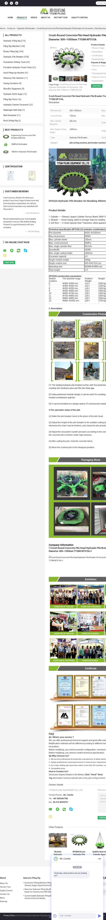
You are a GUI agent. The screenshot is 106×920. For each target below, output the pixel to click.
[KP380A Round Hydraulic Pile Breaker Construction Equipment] (79, 840)
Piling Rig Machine (11, 46)
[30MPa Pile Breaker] (5, 144)
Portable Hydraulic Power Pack (17, 67)
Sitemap (3, 901)
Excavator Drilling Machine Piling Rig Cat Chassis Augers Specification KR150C (41, 884)
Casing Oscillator (10, 83)
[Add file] (55, 916)
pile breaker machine (61, 778)
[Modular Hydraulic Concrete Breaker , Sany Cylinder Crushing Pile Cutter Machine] (58, 840)
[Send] (99, 916)
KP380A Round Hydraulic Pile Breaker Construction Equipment (79, 853)
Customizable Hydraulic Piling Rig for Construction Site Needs (40, 897)
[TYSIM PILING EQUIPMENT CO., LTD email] (6, 250)
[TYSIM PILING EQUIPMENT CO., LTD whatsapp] (13, 250)
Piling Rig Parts (10, 99)
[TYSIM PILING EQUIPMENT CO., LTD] (53, 11)
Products (22, 17)
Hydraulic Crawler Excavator (16, 104)
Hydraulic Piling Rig (11, 41)
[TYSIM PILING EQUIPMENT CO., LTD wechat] (20, 250)
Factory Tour (60, 17)
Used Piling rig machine (13, 73)
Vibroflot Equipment (12, 88)
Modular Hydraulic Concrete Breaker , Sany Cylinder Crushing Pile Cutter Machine (58, 853)
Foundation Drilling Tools (14, 62)
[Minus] (99, 858)
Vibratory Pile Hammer (13, 78)
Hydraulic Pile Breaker (26, 28)
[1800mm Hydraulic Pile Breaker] (5, 152)
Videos (34, 17)
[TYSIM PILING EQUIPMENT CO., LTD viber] (6, 255)
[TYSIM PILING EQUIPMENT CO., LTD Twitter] (11, 3)
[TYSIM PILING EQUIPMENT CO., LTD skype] (27, 250)
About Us (45, 17)
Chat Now (97, 86)
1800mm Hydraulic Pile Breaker (24, 152)
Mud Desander (9, 115)
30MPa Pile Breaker (19, 144)
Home (10, 17)
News (2, 898)
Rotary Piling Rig (10, 51)
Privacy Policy (9, 915)
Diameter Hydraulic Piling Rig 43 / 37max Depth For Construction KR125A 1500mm (42, 890)
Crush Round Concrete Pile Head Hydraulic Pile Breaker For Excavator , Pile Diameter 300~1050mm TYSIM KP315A (68, 87)
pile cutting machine (96, 778)
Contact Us (5, 894)
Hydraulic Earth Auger (13, 94)
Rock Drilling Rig (10, 120)
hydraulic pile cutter (79, 778)
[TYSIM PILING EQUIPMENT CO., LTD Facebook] (6, 3)
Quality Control (79, 17)
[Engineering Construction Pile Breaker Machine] (5, 137)
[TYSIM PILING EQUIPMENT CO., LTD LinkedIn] (16, 3)
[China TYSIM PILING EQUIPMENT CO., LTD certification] (10, 175)
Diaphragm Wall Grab (12, 110)
